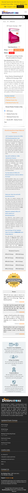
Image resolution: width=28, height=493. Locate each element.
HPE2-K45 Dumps (20, 258)
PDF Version (9, 111)
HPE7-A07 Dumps (9, 258)
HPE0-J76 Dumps (9, 268)
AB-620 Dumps (4, 429)
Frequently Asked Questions (8, 456)
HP (8, 21)
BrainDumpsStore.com (7, 489)
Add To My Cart (18, 50)
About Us (3, 461)
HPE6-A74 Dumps (9, 265)
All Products (4, 454)
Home (4, 21)
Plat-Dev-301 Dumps (5, 442)
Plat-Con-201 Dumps (5, 438)
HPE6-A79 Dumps (20, 265)
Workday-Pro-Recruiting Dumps (8, 433)
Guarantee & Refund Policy (7, 459)
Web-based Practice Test (12, 117)
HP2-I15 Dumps (19, 261)
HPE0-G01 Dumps (9, 261)
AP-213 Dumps (4, 424)
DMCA (2, 464)
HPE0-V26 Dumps (20, 254)
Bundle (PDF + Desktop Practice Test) (13, 120)
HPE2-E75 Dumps (9, 254)
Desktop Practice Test (11, 114)
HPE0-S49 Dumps (20, 268)
